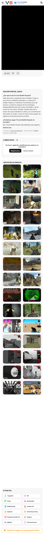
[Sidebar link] (3, 3)
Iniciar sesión (28, 151)
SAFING (36, 131)
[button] (7, 127)
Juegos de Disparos (16, 131)
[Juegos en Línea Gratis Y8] (9, 2)
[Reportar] (18, 73)
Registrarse (15, 151)
